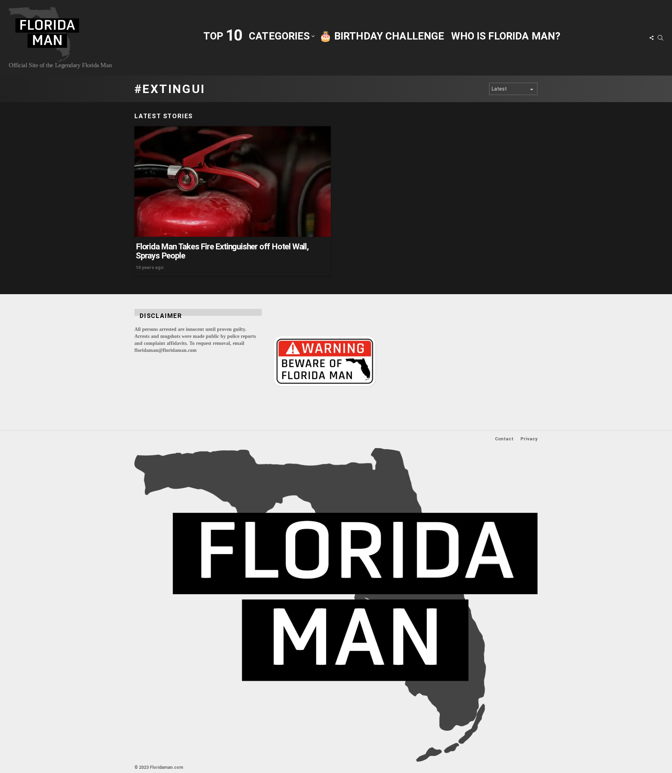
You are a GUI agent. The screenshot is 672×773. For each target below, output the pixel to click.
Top (222, 35)
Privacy (529, 438)
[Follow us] (651, 37)
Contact (504, 438)
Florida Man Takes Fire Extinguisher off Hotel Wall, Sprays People (222, 251)
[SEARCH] (660, 37)
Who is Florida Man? (505, 36)
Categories (279, 36)
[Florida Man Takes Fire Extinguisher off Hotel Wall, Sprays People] (232, 181)
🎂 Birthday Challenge (381, 36)
